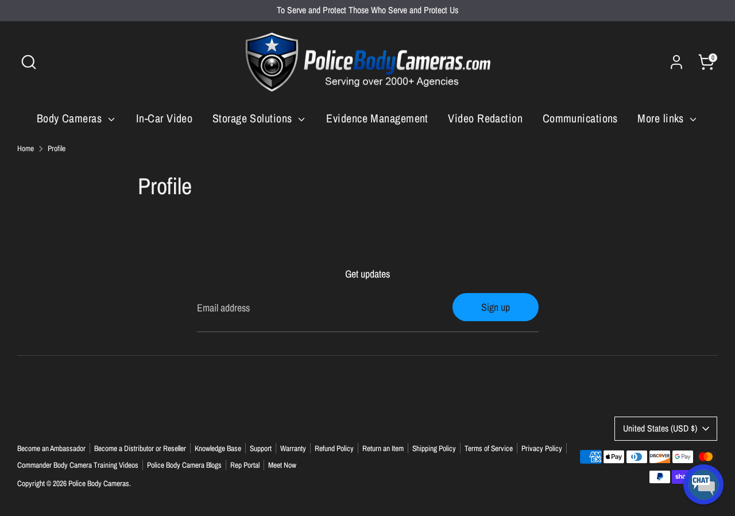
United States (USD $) (660, 428)
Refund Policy (334, 448)
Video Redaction (485, 118)
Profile (56, 148)
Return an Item (383, 448)
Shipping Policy (434, 448)
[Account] (676, 62)
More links (662, 118)
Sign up (495, 307)
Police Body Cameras (98, 483)
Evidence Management (377, 118)
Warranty (293, 448)
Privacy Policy (541, 448)
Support (261, 448)
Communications (580, 118)
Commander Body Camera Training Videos (77, 465)
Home (25, 148)
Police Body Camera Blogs (184, 465)
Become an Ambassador (51, 448)
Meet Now (282, 465)
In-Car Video (164, 118)
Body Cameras (71, 118)
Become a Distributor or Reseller (140, 448)
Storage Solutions (253, 118)
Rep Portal (245, 465)
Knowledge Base (218, 448)
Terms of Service (489, 448)
